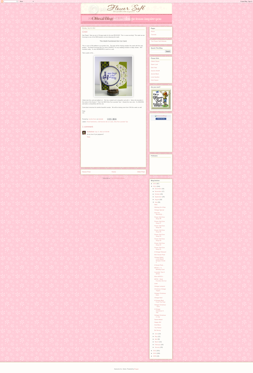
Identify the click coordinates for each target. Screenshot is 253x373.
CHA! (156, 283)
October (157, 194)
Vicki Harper (155, 80)
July (156, 202)
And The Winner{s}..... (159, 213)
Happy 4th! (157, 322)
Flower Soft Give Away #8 (159, 218)
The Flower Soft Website (158, 41)
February (158, 344)
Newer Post (86, 172)
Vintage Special (159, 210)
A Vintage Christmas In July (159, 310)
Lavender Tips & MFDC (159, 273)
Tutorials (153, 34)
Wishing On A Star (160, 207)
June (156, 333)
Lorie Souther (155, 77)
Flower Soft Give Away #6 (159, 226)
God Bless (157, 325)
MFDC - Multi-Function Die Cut (160, 280)
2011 (154, 350)
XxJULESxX (90, 131)
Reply (88, 137)
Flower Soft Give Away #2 (159, 244)
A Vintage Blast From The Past (159, 301)
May (156, 336)
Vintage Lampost (159, 286)
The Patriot (157, 327)
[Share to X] (112, 119)
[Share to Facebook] (114, 119)
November (158, 191)
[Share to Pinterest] (116, 119)
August (157, 199)
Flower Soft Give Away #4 (159, 235)
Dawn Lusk (154, 64)
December (158, 188)
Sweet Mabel (158, 319)
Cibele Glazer (155, 61)
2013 (155, 183)
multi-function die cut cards (105, 121)
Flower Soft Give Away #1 (159, 248)
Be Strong (157, 330)
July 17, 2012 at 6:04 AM (102, 131)
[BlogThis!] (110, 119)
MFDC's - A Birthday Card (159, 268)
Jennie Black (155, 74)
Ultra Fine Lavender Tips (121, 121)
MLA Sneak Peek (159, 254)
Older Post (141, 172)
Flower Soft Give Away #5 (159, 231)
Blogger (136, 369)
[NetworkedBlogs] (161, 116)
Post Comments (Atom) (117, 178)
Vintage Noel (158, 297)
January (157, 347)
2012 (155, 186)
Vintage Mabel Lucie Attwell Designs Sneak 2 (159, 260)
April (156, 339)
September (158, 197)
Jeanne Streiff (155, 70)
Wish (155, 204)
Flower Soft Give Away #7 (159, 222)
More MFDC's (158, 276)
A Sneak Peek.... (159, 265)
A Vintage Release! (160, 252)
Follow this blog (161, 118)
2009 (155, 356)
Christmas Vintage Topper (160, 289)
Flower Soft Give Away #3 (159, 239)
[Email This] (108, 119)
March (157, 342)
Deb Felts (154, 67)
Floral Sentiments (92, 121)
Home (114, 172)
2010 (155, 353)
